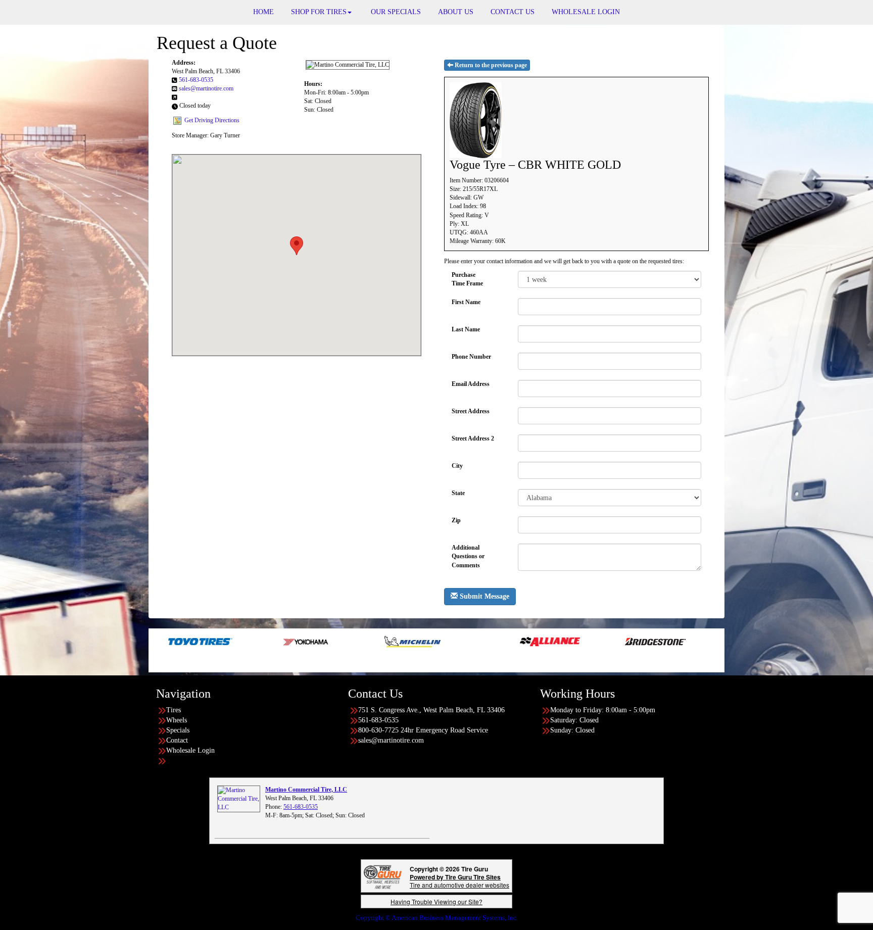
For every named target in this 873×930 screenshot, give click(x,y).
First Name (466, 302)
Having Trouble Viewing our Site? (436, 901)
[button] (296, 245)
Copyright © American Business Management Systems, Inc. (437, 917)
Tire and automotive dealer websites (459, 880)
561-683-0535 (196, 79)
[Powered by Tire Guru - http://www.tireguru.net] (383, 876)
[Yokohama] (256, 641)
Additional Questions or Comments (468, 552)
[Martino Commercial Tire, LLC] (238, 798)
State (458, 493)
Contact (177, 740)
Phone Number (471, 356)
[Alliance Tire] (500, 641)
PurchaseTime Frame (467, 279)
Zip (456, 520)
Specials (177, 730)
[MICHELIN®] (362, 641)
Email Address (471, 383)
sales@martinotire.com (206, 88)
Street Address (471, 411)
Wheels (176, 720)
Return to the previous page (490, 65)
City (457, 465)
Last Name (466, 329)
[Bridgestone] (606, 641)
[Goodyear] (712, 641)
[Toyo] (150, 641)
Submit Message (483, 596)
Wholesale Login (190, 750)
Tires (173, 710)
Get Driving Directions (211, 120)
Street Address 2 (473, 438)
